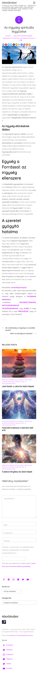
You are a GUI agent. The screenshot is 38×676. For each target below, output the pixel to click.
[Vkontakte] (22, 44)
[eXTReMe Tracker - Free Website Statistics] (4, 623)
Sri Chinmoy (15, 38)
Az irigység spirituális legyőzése (19, 29)
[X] (14, 44)
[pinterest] (9, 579)
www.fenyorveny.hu (19, 287)
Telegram (9, 659)
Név (6, 525)
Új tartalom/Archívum (27, 38)
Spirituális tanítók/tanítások (23, 36)
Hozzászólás (9, 499)
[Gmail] (19, 44)
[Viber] (24, 44)
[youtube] (28, 579)
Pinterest (9, 650)
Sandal (8, 36)
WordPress (12, 635)
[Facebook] (3, 44)
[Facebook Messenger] (8, 44)
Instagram (9, 654)
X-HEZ (26, 308)
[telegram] (18, 579)
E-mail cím (8, 533)
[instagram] (13, 579)
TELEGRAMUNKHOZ (10, 308)
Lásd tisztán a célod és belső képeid (18, 386)
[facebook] (4, 579)
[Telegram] (11, 44)
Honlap (7, 541)
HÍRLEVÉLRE (23, 311)
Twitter (8, 664)
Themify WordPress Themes (25, 635)
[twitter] (23, 579)
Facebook (9, 645)
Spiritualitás (7, 38)
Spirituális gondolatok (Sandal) (13, 380)
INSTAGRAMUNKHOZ (10, 305)
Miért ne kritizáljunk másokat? (21, 333)
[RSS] (27, 44)
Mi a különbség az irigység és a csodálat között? (20, 329)
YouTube (9, 668)
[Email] (16, 44)
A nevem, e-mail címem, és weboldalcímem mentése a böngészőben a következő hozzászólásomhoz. (18, 550)
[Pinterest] (6, 44)
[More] (29, 44)
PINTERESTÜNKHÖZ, (27, 302)
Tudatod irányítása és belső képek (17, 471)
